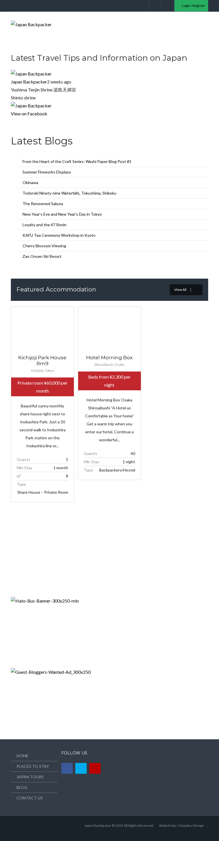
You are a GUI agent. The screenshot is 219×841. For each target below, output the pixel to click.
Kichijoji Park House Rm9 (42, 360)
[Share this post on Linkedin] (19, 121)
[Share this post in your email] (23, 121)
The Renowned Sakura (43, 203)
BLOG (22, 787)
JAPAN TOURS (30, 776)
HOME (23, 755)
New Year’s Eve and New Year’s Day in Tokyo (62, 214)
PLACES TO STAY (33, 766)
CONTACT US (30, 797)
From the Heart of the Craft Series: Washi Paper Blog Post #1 (77, 161)
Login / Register (193, 5)
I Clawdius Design (190, 825)
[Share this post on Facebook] (12, 121)
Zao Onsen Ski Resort (42, 256)
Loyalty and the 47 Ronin (44, 224)
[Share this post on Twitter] (16, 121)
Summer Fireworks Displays (47, 172)
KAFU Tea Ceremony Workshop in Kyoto (59, 235)
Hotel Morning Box (109, 357)
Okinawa (30, 182)
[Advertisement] (53, 553)
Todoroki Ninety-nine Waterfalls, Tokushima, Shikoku (69, 193)
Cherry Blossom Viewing (44, 245)
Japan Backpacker (29, 81)
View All (180, 289)
